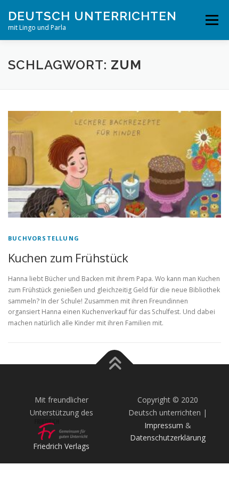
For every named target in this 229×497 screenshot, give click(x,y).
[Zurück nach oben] (115, 364)
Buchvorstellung (43, 238)
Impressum (163, 425)
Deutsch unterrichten (92, 16)
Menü (211, 20)
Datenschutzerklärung (168, 437)
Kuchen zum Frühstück (68, 258)
